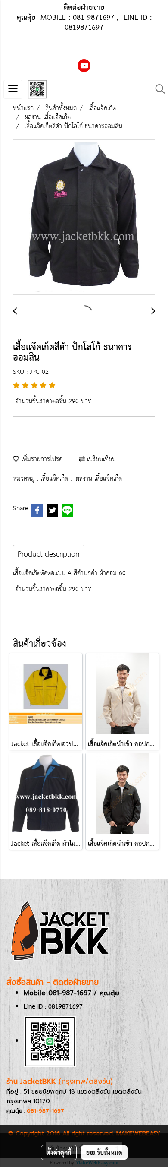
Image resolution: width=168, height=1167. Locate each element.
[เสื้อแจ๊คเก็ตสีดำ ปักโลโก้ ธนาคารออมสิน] (84, 217)
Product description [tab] (49, 554)
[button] (157, 89)
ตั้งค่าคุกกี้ (59, 1152)
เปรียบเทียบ (100, 459)
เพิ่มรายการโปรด (40, 459)
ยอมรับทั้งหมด (104, 1152)
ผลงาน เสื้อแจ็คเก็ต (99, 478)
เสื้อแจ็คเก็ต (55, 478)
